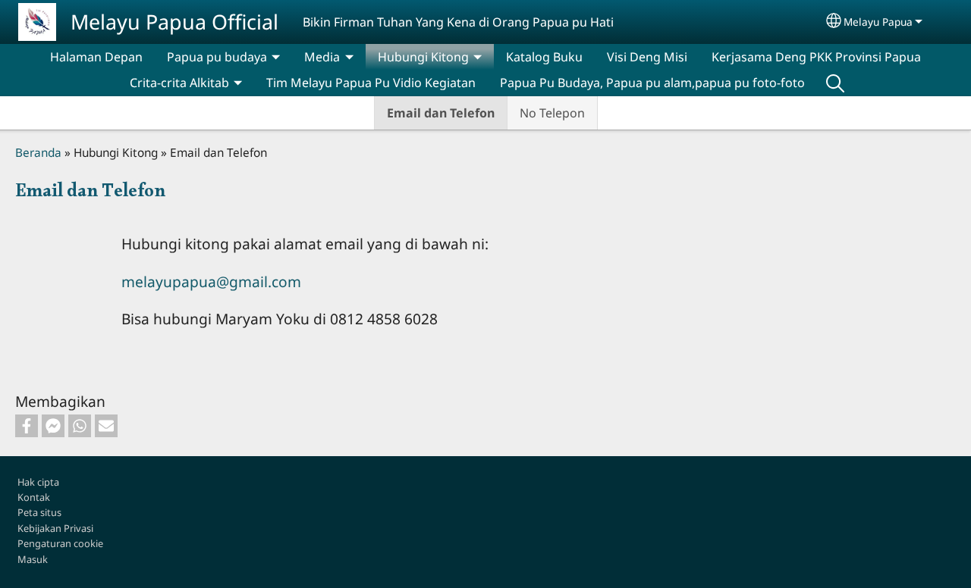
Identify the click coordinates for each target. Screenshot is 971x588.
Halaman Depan (96, 56)
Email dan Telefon (441, 113)
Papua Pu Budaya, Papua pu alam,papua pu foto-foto (652, 82)
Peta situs (39, 512)
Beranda (38, 153)
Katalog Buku (544, 56)
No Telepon (552, 113)
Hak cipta (38, 482)
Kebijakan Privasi (55, 528)
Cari (835, 82)
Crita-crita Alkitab (179, 82)
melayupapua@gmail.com (211, 281)
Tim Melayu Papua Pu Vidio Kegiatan (371, 82)
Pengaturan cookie (60, 543)
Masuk (32, 559)
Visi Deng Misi (647, 56)
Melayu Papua (878, 21)
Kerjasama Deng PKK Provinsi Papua (816, 56)
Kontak (33, 497)
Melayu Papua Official (174, 22)
